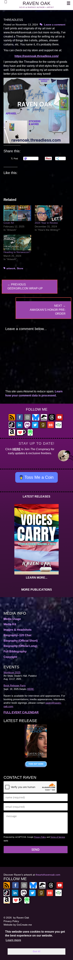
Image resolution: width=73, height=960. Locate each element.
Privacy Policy (40, 837)
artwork (10, 268)
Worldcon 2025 (12, 672)
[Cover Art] (17, 213)
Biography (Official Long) (20, 645)
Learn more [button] (13, 940)
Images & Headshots (18, 629)
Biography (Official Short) (21, 640)
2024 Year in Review (46, 222)
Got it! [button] (36, 951)
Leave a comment (54, 24)
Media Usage (12, 618)
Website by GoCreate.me (18, 924)
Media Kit (10, 624)
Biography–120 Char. (18, 635)
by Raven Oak (21, 917)
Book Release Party (15, 685)
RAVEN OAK (36, 3)
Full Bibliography (15, 651)
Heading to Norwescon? (17, 252)
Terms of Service (57, 837)
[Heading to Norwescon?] (17, 242)
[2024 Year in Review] (48, 213)
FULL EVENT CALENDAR (21, 712)
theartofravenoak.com (48, 874)
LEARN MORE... (36, 577)
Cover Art (9, 222)
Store (20, 268)
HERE (16, 449)
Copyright (10, 656)
